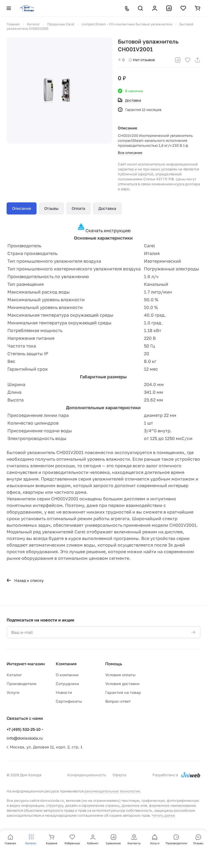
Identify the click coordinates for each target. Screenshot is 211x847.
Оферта (119, 775)
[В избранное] (187, 60)
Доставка (107, 208)
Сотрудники (67, 683)
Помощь (113, 663)
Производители (22, 683)
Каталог (14, 674)
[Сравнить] (178, 60)
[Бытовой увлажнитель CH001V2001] (59, 90)
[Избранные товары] (183, 8)
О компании (67, 674)
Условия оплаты (120, 674)
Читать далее (163, 815)
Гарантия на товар (123, 692)
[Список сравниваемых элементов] (169, 8)
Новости (64, 692)
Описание (21, 208)
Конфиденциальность (86, 775)
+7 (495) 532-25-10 (24, 729)
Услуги (13, 692)
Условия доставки (122, 683)
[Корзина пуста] (197, 8)
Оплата (78, 208)
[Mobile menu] (8, 8)
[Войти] (154, 8)
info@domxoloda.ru (25, 738)
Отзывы (51, 208)
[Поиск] (140, 8)
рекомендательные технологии (112, 791)
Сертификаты (69, 701)
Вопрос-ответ (118, 701)
